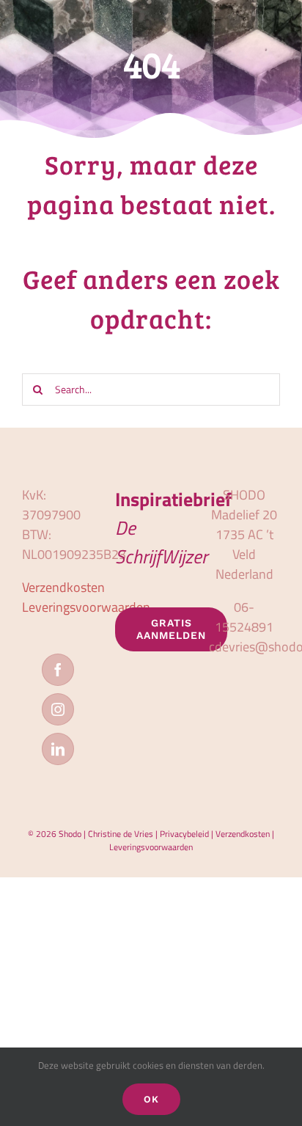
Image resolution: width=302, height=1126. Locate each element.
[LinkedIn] (58, 749)
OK (151, 1099)
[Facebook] (58, 670)
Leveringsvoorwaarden (86, 607)
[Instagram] (58, 709)
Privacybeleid (184, 834)
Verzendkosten (63, 587)
